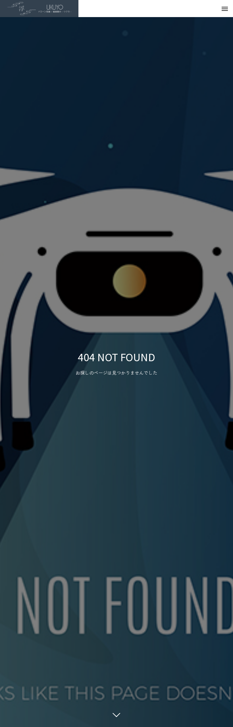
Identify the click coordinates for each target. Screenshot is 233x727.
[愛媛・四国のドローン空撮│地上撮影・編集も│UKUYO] (39, 8)
